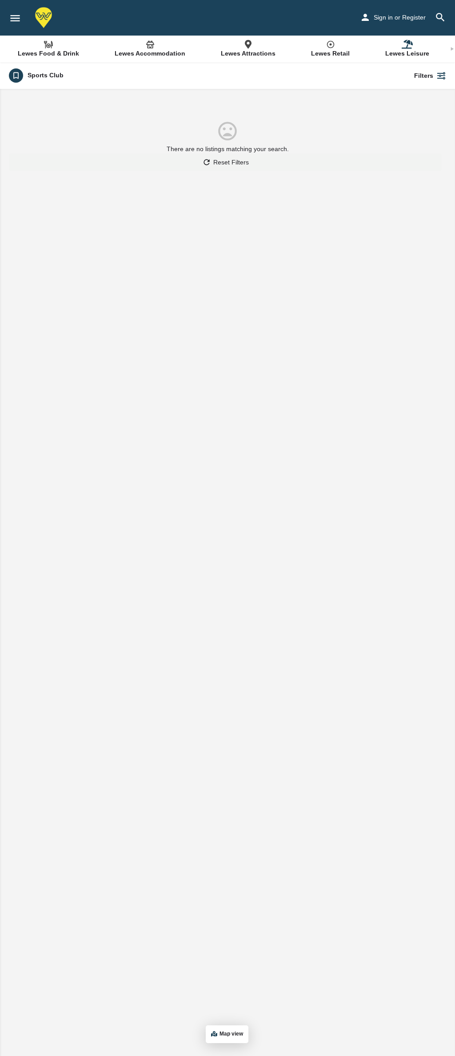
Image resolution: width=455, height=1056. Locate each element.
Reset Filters (231, 162)
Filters (423, 75)
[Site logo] (45, 18)
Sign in (383, 17)
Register (414, 17)
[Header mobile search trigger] (440, 17)
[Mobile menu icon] (15, 18)
